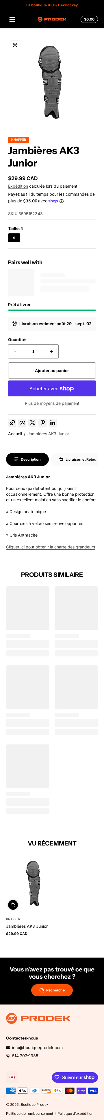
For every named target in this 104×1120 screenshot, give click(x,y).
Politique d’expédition (75, 1113)
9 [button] (14, 238)
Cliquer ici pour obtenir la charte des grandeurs (50, 546)
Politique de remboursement (29, 1113)
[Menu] (12, 19)
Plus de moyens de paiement (52, 403)
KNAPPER (18, 140)
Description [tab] (31, 459)
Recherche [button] (55, 990)
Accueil (15, 433)
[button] (88, 19)
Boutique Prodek (35, 1104)
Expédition (18, 186)
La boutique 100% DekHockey (52, 5)
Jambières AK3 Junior (48, 433)
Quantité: (17, 339)
